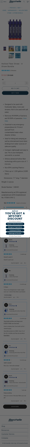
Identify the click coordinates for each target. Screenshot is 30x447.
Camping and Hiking (15, 230)
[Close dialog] (29, 210)
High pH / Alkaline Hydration (15, 224)
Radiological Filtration (15, 233)
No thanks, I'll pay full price (15, 236)
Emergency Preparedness (15, 227)
